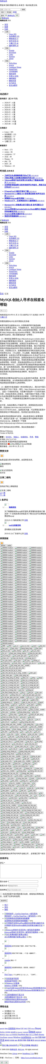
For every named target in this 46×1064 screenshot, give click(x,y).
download (12, 52)
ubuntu (41, 1034)
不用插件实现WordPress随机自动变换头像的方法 (23, 925)
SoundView (13, 69)
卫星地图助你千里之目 (13, 997)
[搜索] (17, 15)
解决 (32, 1040)
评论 (2, 863)
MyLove (21, 1049)
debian (18, 1028)
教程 (44, 1037)
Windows (17, 1037)
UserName (3, 1037)
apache (2, 1028)
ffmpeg (38, 1028)
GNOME (7, 1032)
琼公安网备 (26, 1045)
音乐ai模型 (13, 85)
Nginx (7, 1034)
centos (12, 1028)
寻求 (31, 437)
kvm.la (11, 65)
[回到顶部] (2, 1062)
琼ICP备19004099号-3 (10, 1045)
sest (33, 1034)
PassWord (21, 1034)
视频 (28, 1040)
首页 (2, 294)
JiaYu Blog (13, 63)
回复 (26, 520)
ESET (25, 1028)
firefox (2, 1032)
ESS (29, 1028)
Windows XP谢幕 (11, 986)
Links (11, 55)
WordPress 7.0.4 (28, 1054)
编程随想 (12, 78)
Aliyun (14, 1054)
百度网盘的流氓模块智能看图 (16, 921)
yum (33, 1037)
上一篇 (2, 493)
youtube (7, 960)
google (13, 1032)
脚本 (25, 1040)
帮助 (37, 437)
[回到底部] (6, 1062)
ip (16, 1032)
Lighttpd (25, 1032)
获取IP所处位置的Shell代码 (15, 1002)
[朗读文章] (4, 311)
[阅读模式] (6, 311)
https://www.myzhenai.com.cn (31, 1058)
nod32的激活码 (15, 525)
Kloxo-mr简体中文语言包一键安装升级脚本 (21, 932)
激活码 (20, 1040)
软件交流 (37, 1040)
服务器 (7, 1040)
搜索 (23, 9)
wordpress (26, 1037)
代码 (36, 1037)
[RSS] (0, 89)
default (3, 545)
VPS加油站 (13, 71)
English (11, 50)
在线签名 (24, 437)
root (30, 1034)
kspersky (20, 1032)
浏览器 (12, 1040)
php (27, 1034)
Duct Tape (8, 975)
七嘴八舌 (3, 317)
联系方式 (4, 886)
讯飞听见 (12, 83)
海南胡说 (12, 507)
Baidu (6, 1028)
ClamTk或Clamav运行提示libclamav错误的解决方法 (24, 990)
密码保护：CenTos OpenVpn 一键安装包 (20, 916)
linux (32, 1031)
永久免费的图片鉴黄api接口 (15, 937)
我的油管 (12, 74)
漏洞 (16, 1040)
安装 (40, 1037)
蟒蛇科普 (12, 81)
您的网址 (3, 890)
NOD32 (15, 1034)
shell (36, 1034)
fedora (32, 1028)
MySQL (9, 437)
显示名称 (4, 881)
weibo (9, 545)
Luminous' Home (15, 67)
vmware (10, 1037)
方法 (2, 1040)
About (11, 59)
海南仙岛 (3, 1)
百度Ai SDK (13, 76)
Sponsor (12, 57)
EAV (22, 1028)
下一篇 (2, 495)
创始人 (16, 437)
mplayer (39, 1032)
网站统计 (34, 1045)
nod (10, 1034)
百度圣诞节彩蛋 (10, 981)
